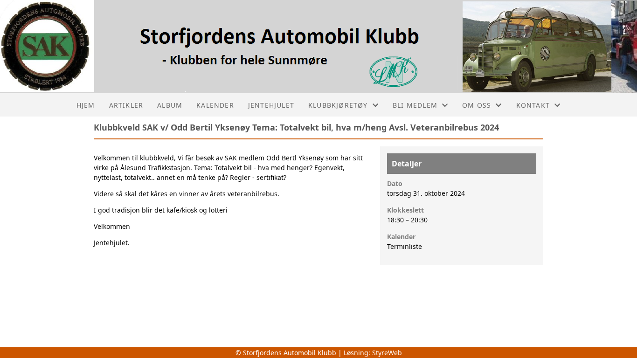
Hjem (85, 105)
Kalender (215, 105)
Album (169, 105)
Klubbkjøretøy (338, 105)
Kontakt (533, 105)
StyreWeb (387, 352)
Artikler (126, 105)
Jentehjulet (271, 105)
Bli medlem (415, 105)
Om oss (476, 105)
